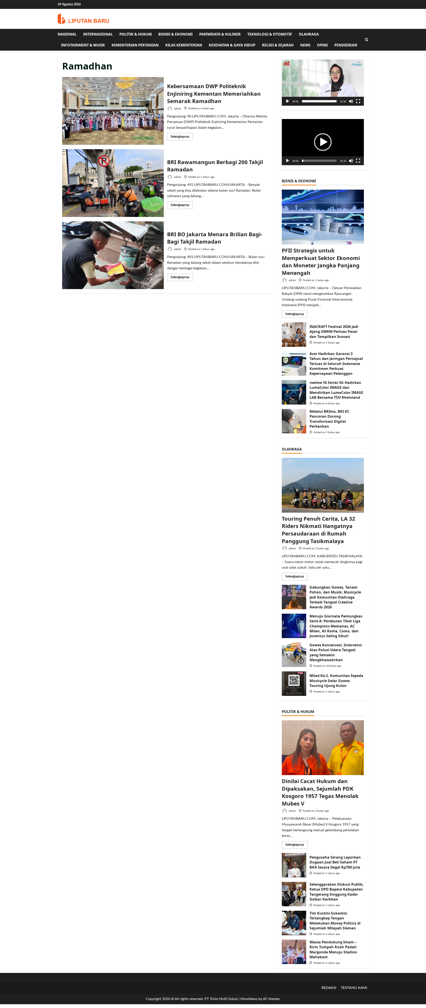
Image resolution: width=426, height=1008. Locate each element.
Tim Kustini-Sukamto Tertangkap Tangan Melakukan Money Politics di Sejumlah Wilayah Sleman (294, 923)
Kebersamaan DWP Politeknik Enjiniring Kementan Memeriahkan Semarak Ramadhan (113, 111)
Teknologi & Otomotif (269, 34)
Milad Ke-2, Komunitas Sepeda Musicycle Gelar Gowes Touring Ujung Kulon (294, 683)
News (305, 45)
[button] (323, 82)
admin (177, 108)
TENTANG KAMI (354, 988)
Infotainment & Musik (83, 45)
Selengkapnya (182, 138)
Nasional (67, 34)
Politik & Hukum (135, 34)
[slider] (319, 101)
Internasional (98, 34)
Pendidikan (345, 45)
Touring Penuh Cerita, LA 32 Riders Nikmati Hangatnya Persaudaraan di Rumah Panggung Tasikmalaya (318, 530)
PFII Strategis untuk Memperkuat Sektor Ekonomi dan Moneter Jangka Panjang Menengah (321, 261)
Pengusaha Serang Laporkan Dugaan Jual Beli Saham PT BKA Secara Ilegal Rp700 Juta (294, 865)
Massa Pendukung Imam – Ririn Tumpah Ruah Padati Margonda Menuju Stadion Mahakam (294, 952)
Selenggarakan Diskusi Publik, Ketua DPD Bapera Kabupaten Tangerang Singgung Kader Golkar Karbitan (294, 894)
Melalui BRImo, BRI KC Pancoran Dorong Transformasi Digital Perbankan (294, 421)
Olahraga (309, 34)
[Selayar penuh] (358, 101)
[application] (323, 83)
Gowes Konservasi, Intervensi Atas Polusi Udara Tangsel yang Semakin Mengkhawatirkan (294, 655)
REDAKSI (328, 988)
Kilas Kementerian (183, 45)
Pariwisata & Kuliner (220, 34)
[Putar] (287, 101)
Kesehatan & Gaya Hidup (232, 45)
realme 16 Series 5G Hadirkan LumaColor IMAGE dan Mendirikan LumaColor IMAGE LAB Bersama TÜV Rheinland (294, 392)
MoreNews (249, 999)
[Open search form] (366, 39)
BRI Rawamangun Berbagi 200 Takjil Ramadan (113, 183)
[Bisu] (351, 101)
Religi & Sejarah (278, 45)
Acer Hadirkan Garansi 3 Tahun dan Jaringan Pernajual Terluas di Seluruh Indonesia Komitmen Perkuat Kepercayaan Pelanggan (294, 363)
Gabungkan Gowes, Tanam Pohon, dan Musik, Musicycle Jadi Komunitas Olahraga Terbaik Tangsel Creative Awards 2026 (294, 597)
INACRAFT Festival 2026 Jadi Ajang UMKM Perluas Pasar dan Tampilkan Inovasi (294, 334)
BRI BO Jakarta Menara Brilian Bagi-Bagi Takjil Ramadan (113, 255)
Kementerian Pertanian (135, 45)
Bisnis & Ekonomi (175, 34)
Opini (322, 45)
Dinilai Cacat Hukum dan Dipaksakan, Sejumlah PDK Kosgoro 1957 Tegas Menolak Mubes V (320, 792)
